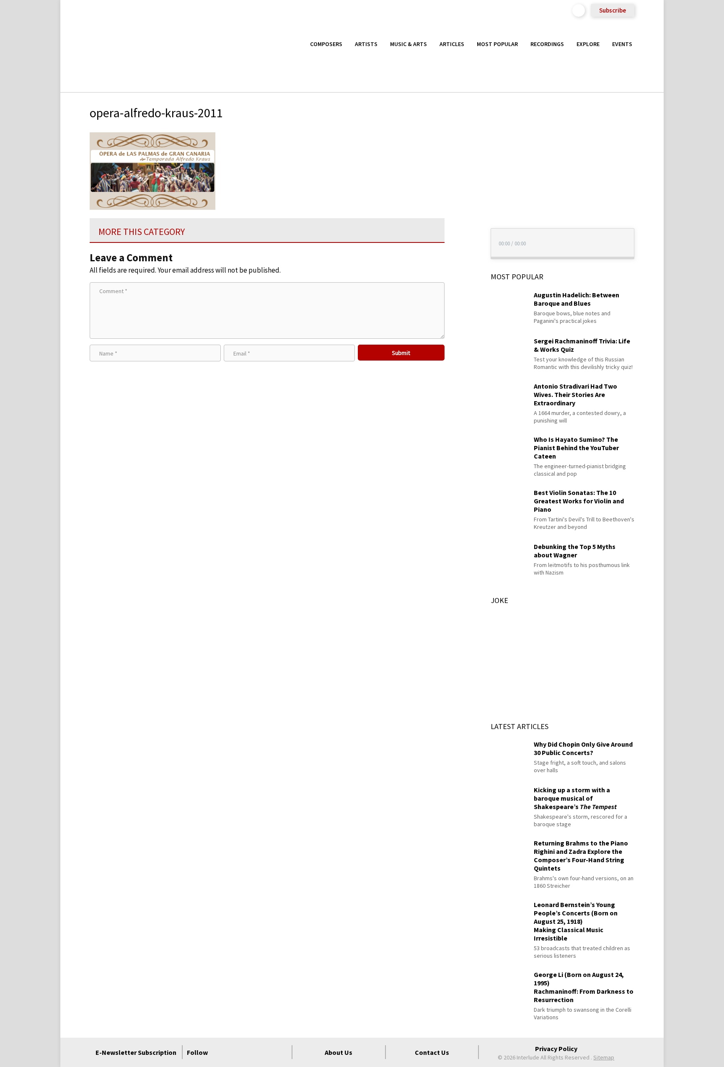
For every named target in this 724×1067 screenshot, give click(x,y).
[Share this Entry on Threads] (460, 205)
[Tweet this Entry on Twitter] (460, 178)
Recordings (547, 44)
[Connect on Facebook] (221, 1052)
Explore (588, 44)
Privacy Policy (556, 1048)
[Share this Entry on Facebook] (460, 165)
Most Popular (497, 44)
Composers (326, 44)
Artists (366, 44)
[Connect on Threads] (281, 1052)
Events (622, 44)
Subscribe (612, 10)
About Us (338, 1052)
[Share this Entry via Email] (460, 138)
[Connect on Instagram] (251, 1052)
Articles (452, 44)
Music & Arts (408, 44)
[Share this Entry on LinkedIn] (460, 192)
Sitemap (603, 1057)
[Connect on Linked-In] (266, 1052)
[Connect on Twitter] (236, 1052)
